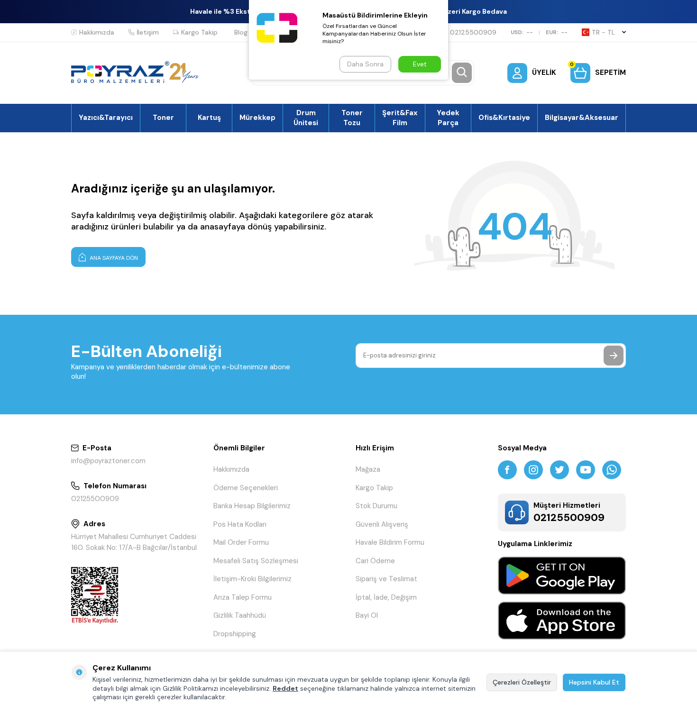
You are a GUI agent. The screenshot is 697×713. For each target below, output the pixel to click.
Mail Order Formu (241, 542)
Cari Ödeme (375, 561)
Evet (420, 64)
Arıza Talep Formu (242, 597)
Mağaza (368, 469)
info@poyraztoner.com (108, 461)
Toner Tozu (352, 117)
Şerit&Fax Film (400, 117)
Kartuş (209, 117)
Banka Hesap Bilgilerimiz (252, 506)
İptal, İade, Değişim (386, 597)
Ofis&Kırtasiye (504, 117)
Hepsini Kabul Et (594, 682)
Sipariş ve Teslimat (386, 579)
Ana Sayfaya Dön (113, 258)
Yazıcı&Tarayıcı (106, 117)
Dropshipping (234, 634)
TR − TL (603, 32)
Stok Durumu (376, 506)
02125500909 (473, 32)
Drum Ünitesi (305, 117)
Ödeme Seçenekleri (245, 488)
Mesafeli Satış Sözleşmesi (255, 561)
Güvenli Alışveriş (382, 524)
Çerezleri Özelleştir (522, 682)
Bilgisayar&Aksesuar (581, 117)
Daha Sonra (365, 64)
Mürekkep (257, 117)
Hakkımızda (96, 32)
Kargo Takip (199, 32)
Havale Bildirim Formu (390, 542)
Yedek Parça (448, 117)
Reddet (285, 688)
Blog (241, 32)
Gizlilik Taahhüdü (239, 615)
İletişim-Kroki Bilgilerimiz (252, 579)
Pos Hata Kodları (239, 524)
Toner (163, 117)
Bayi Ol (367, 615)
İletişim (148, 32)
